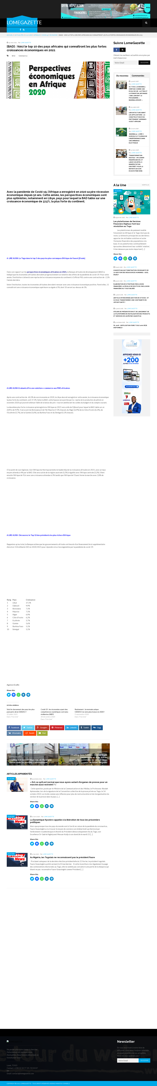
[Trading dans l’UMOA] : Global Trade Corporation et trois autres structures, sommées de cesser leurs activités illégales (88, 759)
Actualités (19, 35)
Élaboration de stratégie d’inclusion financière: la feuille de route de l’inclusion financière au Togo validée (131, 286)
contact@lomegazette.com (23, 1073)
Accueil (10, 35)
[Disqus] (58, 925)
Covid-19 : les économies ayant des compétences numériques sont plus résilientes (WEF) (54, 711)
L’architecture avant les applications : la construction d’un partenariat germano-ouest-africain (138, 117)
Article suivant (102, 752)
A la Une (28, 35)
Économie (53, 35)
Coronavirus (23, 56)
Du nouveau (122, 76)
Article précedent (15, 757)
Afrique (37, 35)
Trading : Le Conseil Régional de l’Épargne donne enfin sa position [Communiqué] (30, 761)
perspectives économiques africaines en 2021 (46, 272)
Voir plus (145, 185)
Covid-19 (45, 35)
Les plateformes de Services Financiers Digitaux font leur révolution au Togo (127, 223)
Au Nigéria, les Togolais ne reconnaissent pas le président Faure (62, 857)
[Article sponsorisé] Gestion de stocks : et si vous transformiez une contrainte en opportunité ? (131, 300)
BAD (13, 56)
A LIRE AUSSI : (39, 535)
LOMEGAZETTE (24, 22)
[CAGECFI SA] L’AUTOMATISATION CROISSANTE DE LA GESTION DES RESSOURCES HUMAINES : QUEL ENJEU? (131, 273)
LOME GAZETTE (26, 42)
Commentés (138, 76)
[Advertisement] (58, 119)
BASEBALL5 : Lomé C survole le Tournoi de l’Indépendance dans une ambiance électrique (138, 138)
